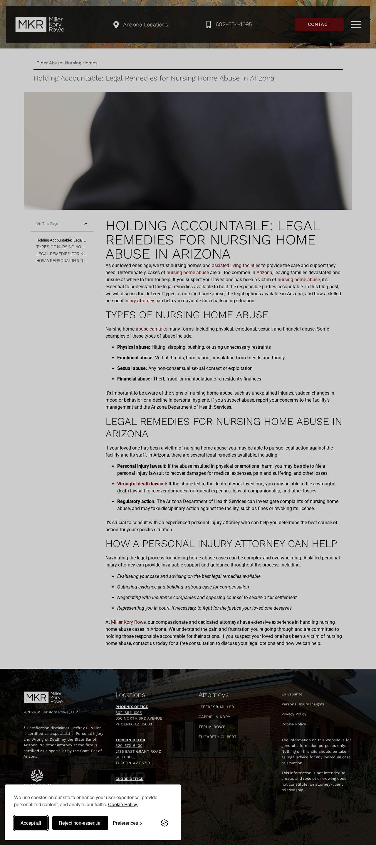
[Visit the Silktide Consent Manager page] (164, 823)
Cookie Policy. (123, 804)
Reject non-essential (80, 822)
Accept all (31, 822)
